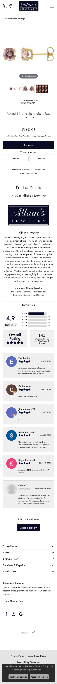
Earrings (27, 291)
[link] (5, 6)
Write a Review (28, 527)
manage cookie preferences (27, 669)
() (49, 313)
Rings (19, 291)
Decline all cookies (18, 677)
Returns (41, 158)
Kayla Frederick (27, 459)
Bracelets (28, 295)
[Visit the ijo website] (24, 633)
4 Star (24, 316)
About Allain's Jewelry (28, 196)
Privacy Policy (17, 656)
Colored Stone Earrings (15, 18)
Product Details (28, 188)
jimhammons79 (26, 409)
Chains (40, 295)
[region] (28, 54)
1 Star (24, 326)
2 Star (24, 322)
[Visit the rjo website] (33, 633)
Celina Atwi (24, 386)
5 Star (24, 313)
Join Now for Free (14, 600)
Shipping (15, 158)
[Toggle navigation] (52, 6)
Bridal (13, 291)
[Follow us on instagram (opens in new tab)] (13, 614)
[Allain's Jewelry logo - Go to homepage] (28, 6)
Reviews (28, 305)
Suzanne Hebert (27, 431)
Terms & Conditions (36, 656)
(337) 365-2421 (28, 103)
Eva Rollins (24, 358)
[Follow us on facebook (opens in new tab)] (6, 614)
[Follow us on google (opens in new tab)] (21, 614)
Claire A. (23, 485)
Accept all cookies (39, 677)
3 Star (24, 319)
